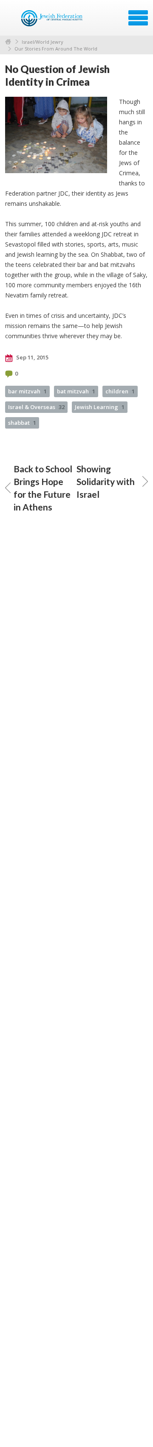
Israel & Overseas (36, 407)
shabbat (22, 422)
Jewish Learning (100, 407)
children (120, 391)
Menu (138, 17)
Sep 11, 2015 (31, 357)
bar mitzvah (27, 391)
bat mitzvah (76, 391)
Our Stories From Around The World (55, 48)
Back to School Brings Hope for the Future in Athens (43, 487)
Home (8, 42)
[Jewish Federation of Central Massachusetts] (53, 20)
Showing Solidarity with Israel (105, 481)
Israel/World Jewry (42, 42)
